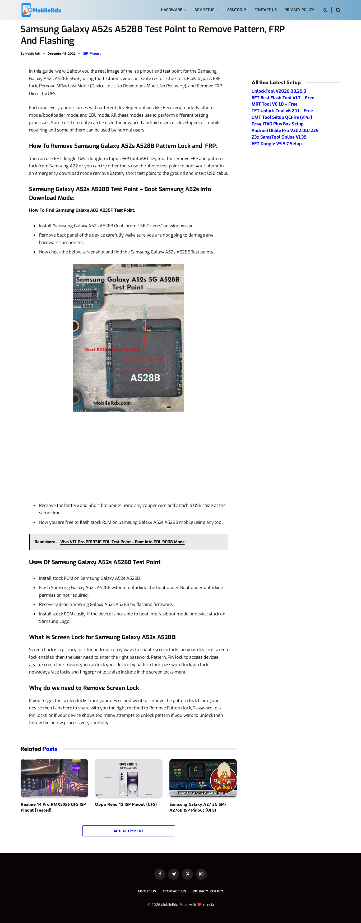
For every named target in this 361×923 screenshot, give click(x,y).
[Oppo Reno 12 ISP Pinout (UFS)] (128, 778)
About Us (146, 891)
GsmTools (237, 9)
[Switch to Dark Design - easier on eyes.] (325, 10)
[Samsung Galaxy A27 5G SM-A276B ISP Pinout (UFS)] (203, 778)
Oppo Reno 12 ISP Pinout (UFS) (126, 804)
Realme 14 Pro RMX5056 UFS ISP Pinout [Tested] (53, 807)
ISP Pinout (92, 53)
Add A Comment (129, 831)
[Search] (337, 10)
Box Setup (205, 9)
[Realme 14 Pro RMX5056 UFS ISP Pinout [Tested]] (54, 778)
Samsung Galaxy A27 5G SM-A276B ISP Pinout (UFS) (197, 807)
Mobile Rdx (32, 53)
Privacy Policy (299, 9)
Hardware (171, 9)
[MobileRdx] (41, 10)
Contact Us (265, 9)
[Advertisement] (128, 457)
